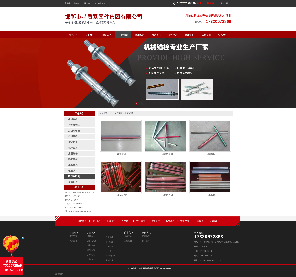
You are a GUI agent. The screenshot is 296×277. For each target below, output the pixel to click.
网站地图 (224, 3)
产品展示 (123, 34)
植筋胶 (108, 251)
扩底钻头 (91, 255)
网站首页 (73, 34)
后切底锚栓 (92, 245)
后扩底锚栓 (87, 3)
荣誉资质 (156, 34)
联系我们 (223, 34)
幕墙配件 (109, 260)
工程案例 (206, 34)
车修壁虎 (109, 246)
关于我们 (89, 34)
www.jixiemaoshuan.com (80, 211)
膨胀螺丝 (109, 242)
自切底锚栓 (92, 250)
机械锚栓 (77, 3)
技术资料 (189, 34)
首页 (111, 113)
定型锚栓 (109, 237)
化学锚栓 (91, 259)
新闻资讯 (146, 232)
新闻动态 (173, 34)
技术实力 (139, 34)
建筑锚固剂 (129, 113)
